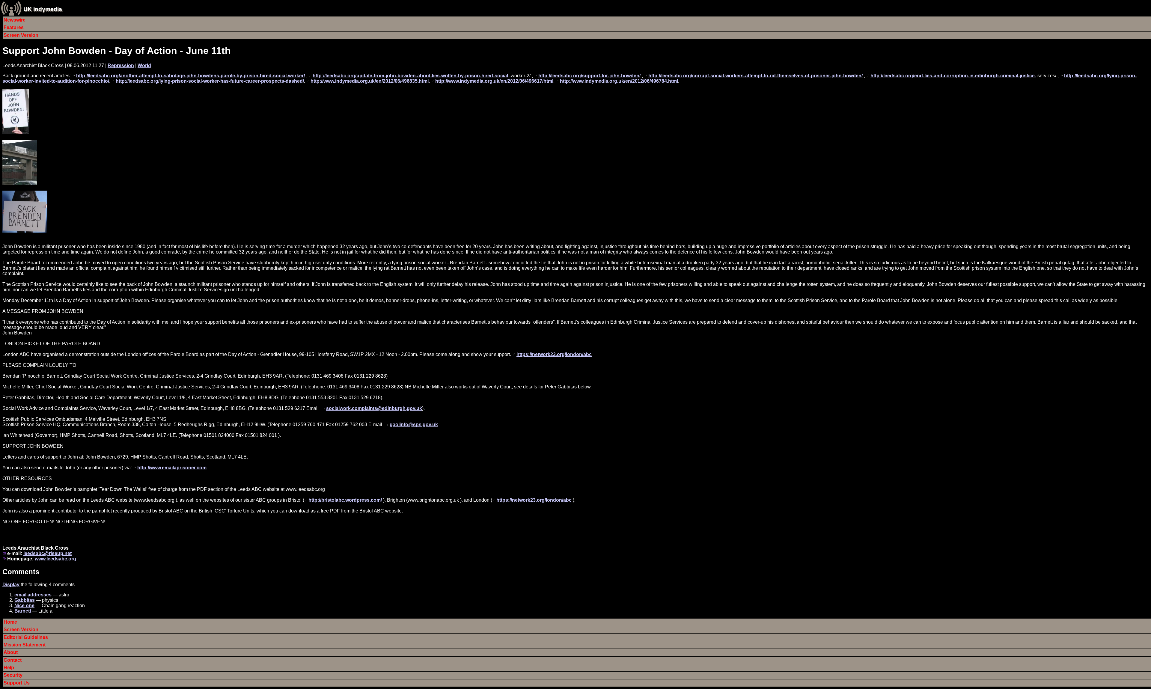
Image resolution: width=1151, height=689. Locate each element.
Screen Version (21, 35)
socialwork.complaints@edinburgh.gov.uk (374, 408)
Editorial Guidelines (26, 637)
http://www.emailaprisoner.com (172, 467)
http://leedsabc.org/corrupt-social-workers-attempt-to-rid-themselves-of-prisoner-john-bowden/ (755, 75)
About (11, 652)
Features (14, 27)
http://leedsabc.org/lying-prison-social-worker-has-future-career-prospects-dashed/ (210, 81)
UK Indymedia (42, 9)
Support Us (17, 682)
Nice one (24, 605)
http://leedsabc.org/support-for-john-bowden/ (589, 75)
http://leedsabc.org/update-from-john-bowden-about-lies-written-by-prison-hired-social (410, 75)
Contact (13, 660)
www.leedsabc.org (55, 558)
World (144, 65)
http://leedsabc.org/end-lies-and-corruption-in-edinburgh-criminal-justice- (953, 75)
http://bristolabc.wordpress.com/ (345, 500)
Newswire (14, 19)
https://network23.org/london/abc (554, 354)
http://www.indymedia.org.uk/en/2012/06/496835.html (370, 81)
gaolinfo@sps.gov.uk (414, 424)
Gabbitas (24, 600)
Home (10, 622)
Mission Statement (25, 644)
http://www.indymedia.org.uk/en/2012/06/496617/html (494, 81)
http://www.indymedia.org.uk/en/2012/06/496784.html (619, 81)
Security (13, 675)
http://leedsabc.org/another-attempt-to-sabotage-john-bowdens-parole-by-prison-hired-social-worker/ (190, 75)
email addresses (33, 594)
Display (10, 584)
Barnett (22, 610)
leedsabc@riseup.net (47, 553)
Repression (121, 65)
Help (9, 667)
